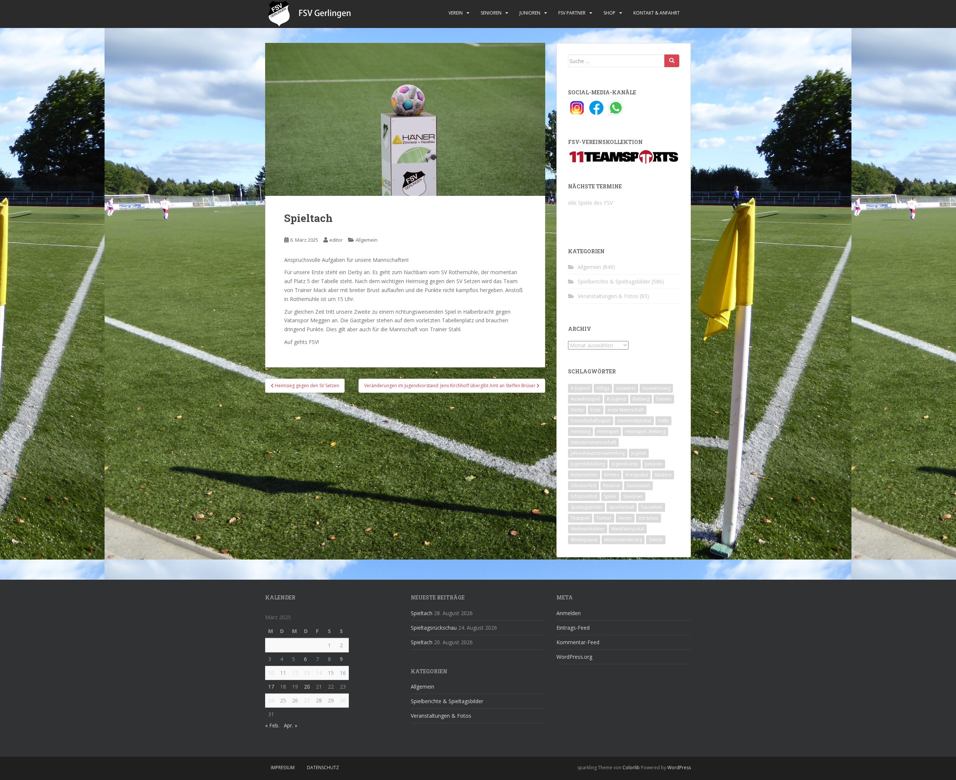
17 (271, 686)
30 (343, 700)
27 (307, 700)
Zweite (656, 539)
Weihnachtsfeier (588, 529)
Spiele (610, 496)
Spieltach (421, 613)
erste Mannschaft (626, 410)
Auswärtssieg (656, 388)
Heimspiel (607, 431)
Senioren (491, 13)
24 (271, 700)
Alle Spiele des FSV (590, 202)
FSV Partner (572, 13)
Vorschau (648, 518)
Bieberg (641, 399)
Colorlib (631, 767)
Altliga (602, 388)
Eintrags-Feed (573, 627)
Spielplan (633, 496)
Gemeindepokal (634, 420)
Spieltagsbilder (586, 507)
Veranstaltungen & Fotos (608, 296)
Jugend (638, 453)
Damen (663, 399)
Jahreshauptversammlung (598, 453)
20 (307, 686)
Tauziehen (651, 507)
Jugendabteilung (588, 464)
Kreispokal (637, 475)
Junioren (529, 13)
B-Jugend (616, 399)
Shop (609, 13)
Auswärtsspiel (585, 399)
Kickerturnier (584, 475)
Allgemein (367, 239)
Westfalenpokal (627, 529)
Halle (663, 420)
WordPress (679, 767)
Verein (455, 13)
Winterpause (584, 539)
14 (319, 672)
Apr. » (290, 725)
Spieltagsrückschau (434, 627)
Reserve (611, 485)
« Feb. (272, 725)
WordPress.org (574, 656)
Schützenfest (584, 496)
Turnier (604, 518)
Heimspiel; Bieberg (645, 431)
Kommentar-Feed (577, 642)
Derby (577, 410)
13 (307, 672)
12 (295, 672)
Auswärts (626, 388)
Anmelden (568, 613)
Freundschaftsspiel (591, 420)
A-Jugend (580, 388)
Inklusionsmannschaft (593, 442)
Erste (595, 410)
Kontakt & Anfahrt (656, 13)
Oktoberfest (583, 485)
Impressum (283, 767)
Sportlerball (621, 507)
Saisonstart (638, 485)
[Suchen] (671, 60)
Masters (663, 475)
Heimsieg (580, 431)
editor (336, 239)
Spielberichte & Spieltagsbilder (614, 281)
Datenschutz (323, 767)
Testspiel (580, 518)
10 (271, 672)
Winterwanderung (623, 539)
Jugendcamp (625, 464)
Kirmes (611, 475)
